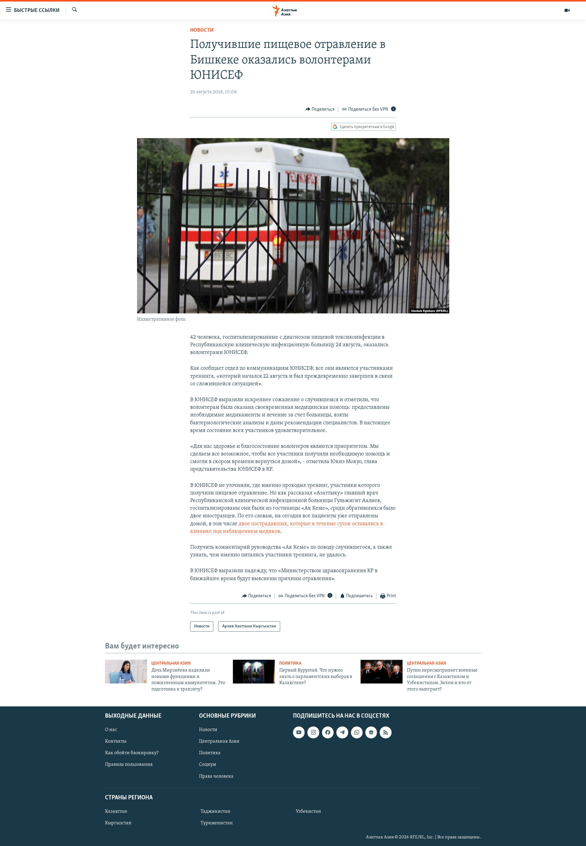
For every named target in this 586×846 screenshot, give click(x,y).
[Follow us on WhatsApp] (357, 732)
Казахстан (116, 811)
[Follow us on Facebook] (328, 732)
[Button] (320, 109)
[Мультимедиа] (567, 10)
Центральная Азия (171, 663)
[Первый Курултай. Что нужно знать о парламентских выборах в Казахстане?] (254, 672)
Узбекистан (308, 811)
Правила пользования (129, 764)
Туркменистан (217, 823)
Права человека (216, 776)
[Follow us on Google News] (371, 732)
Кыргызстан (118, 823)
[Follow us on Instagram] (313, 732)
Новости (202, 30)
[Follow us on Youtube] (299, 732)
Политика (290, 663)
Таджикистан (215, 811)
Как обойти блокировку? (131, 753)
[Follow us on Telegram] (342, 732)
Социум (207, 764)
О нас (111, 729)
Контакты (115, 741)
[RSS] (385, 732)
